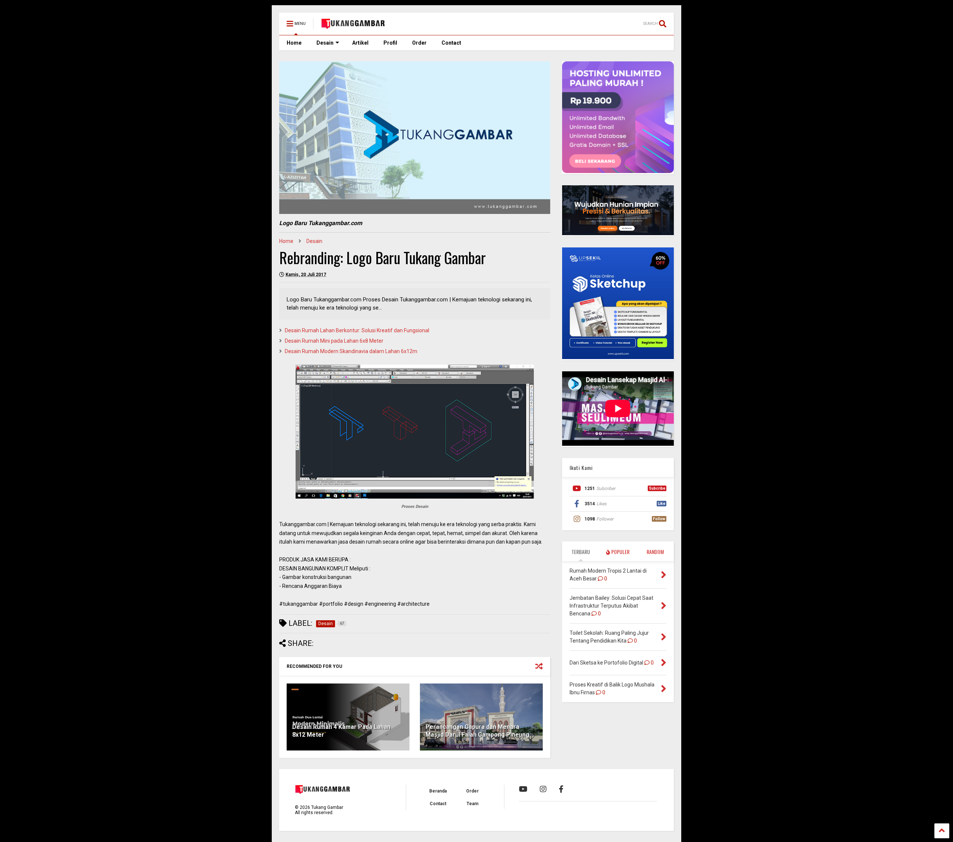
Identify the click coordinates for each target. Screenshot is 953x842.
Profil (390, 43)
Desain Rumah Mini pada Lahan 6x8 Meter (334, 341)
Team (472, 803)
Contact (451, 43)
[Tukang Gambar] (353, 26)
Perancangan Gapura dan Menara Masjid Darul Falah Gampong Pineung (477, 730)
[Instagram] (543, 789)
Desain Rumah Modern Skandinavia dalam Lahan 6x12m (351, 351)
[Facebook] (561, 789)
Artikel (360, 43)
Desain (325, 43)
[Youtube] (523, 789)
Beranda (438, 791)
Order (419, 43)
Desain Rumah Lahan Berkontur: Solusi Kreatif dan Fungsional (357, 330)
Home (294, 43)
